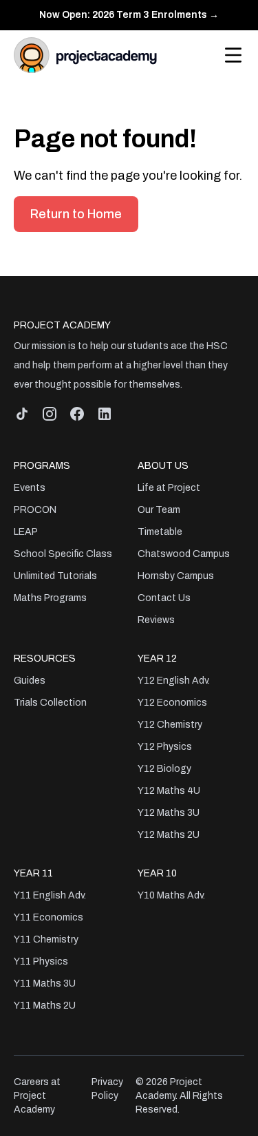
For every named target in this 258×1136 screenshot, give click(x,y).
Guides (29, 680)
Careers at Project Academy (37, 1096)
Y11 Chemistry (46, 939)
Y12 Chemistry (170, 724)
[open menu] (233, 55)
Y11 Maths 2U (45, 1005)
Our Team (159, 510)
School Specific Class (63, 554)
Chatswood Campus (184, 554)
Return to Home (76, 214)
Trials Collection (50, 702)
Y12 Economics (172, 702)
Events (29, 488)
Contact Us (164, 598)
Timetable (160, 532)
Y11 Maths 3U (45, 983)
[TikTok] (22, 414)
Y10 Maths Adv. (171, 895)
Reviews (156, 620)
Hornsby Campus (176, 576)
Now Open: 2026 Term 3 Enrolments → (129, 15)
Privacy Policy (107, 1089)
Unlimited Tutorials (55, 576)
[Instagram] (49, 414)
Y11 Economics (48, 917)
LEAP (26, 532)
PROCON (35, 510)
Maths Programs (50, 598)
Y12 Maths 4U (169, 791)
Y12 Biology (164, 769)
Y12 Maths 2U (169, 835)
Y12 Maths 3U (169, 813)
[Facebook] (77, 414)
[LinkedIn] (104, 414)
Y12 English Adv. (174, 680)
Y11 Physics (41, 961)
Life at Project (169, 488)
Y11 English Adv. (50, 895)
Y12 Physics (165, 746)
